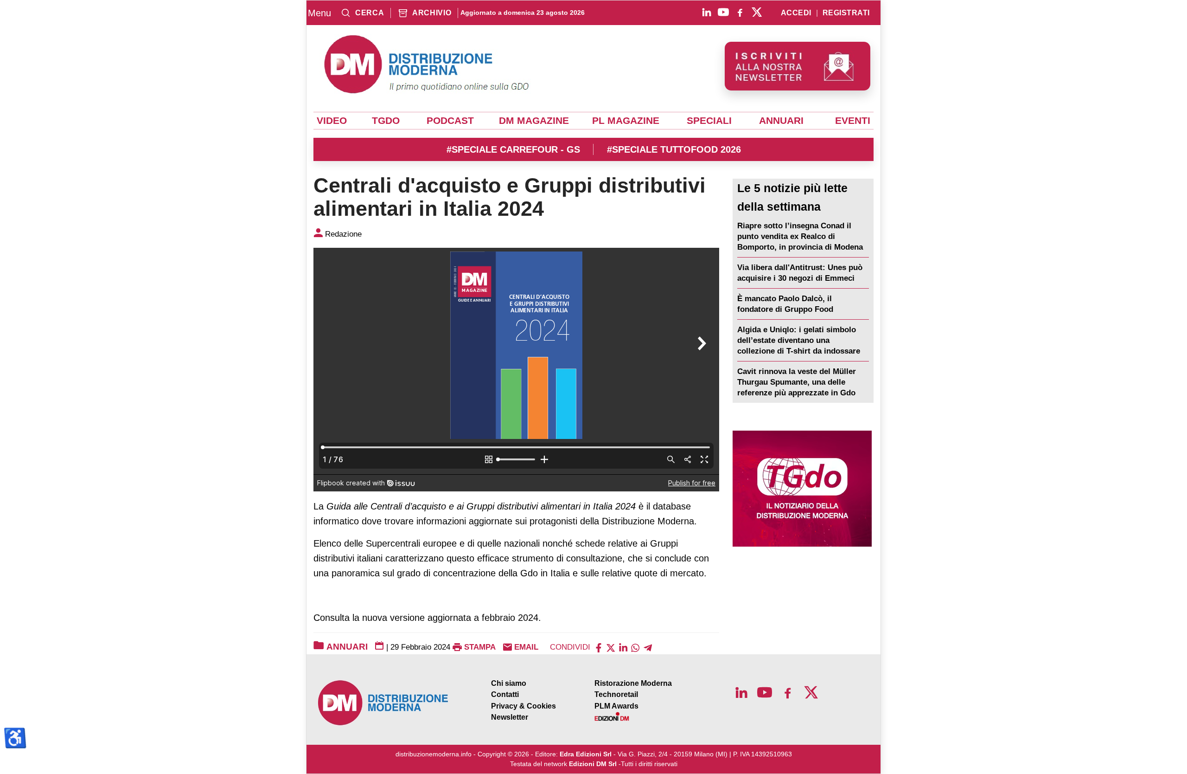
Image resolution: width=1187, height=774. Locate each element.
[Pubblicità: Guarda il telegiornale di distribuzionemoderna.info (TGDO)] (802, 489)
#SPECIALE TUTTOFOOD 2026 (674, 149)
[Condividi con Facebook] (598, 647)
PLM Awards (616, 706)
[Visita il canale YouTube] (723, 12)
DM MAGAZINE (534, 120)
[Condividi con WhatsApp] (635, 647)
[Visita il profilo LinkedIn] (706, 12)
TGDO (386, 120)
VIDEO (332, 120)
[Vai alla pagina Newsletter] (797, 66)
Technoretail (616, 694)
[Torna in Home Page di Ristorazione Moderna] (383, 702)
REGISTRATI (846, 13)
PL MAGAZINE (625, 120)
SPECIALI (709, 120)
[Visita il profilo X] (756, 12)
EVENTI (852, 120)
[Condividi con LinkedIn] (623, 647)
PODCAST (450, 120)
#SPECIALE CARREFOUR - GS (513, 149)
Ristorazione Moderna (633, 683)
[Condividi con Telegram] (647, 647)
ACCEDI (796, 13)
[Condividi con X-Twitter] (610, 647)
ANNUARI (781, 120)
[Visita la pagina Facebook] (740, 12)
